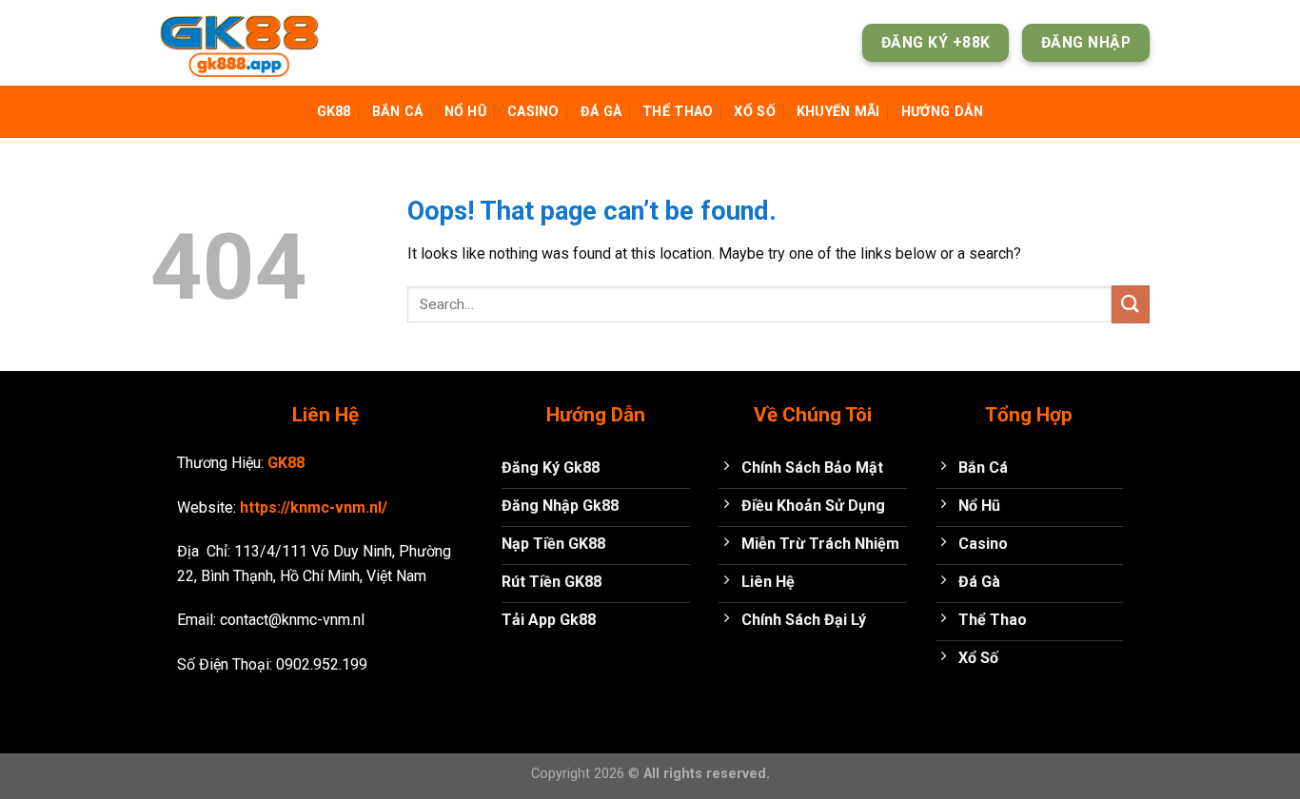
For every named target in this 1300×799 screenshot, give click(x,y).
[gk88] (245, 43)
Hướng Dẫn (942, 112)
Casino (533, 112)
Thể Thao (677, 112)
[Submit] (1131, 303)
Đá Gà (601, 112)
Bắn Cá (397, 112)
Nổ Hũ (465, 112)
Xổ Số (754, 112)
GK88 (334, 112)
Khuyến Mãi (838, 112)
